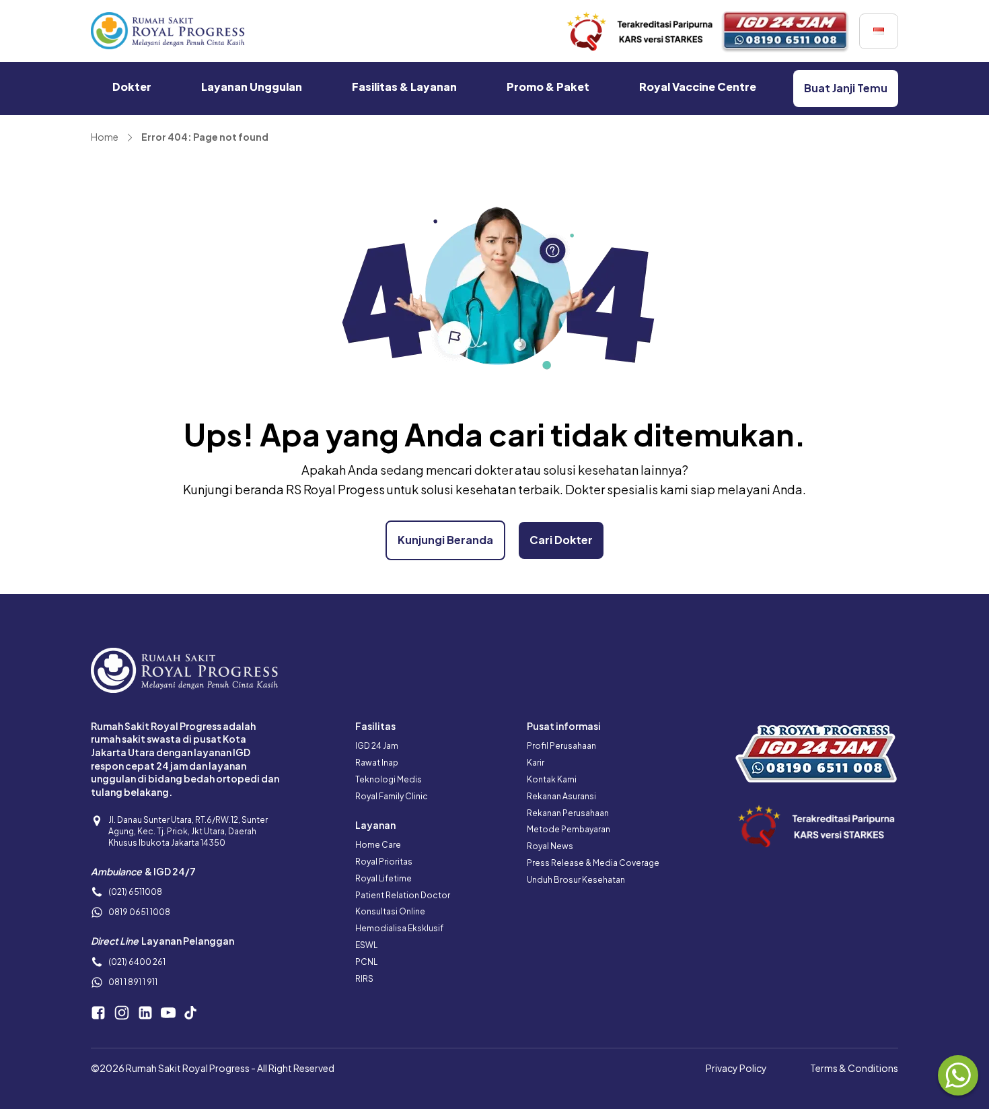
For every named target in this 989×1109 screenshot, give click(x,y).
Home (104, 137)
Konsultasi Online (390, 911)
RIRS (364, 979)
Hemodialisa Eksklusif (399, 928)
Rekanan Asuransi (561, 796)
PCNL (366, 962)
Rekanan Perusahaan (568, 813)
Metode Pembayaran (568, 829)
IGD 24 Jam (376, 746)
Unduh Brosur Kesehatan (576, 880)
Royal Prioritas (383, 861)
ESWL (366, 945)
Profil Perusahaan (561, 746)
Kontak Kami (552, 779)
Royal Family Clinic (391, 796)
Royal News (550, 846)
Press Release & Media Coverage (593, 863)
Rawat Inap (376, 763)
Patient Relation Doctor (402, 895)
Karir (535, 763)
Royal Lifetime (383, 878)
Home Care (378, 845)
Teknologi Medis (388, 779)
